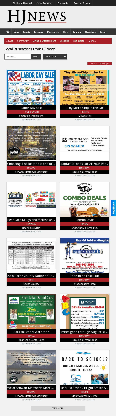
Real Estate (78, 40)
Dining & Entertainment (44, 40)
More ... (92, 40)
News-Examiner (44, 3)
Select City (51, 56)
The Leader (63, 3)
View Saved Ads (99, 63)
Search (36, 56)
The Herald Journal (22, 3)
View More (58, 408)
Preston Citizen (82, 3)
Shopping (64, 40)
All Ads (9, 40)
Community (23, 40)
